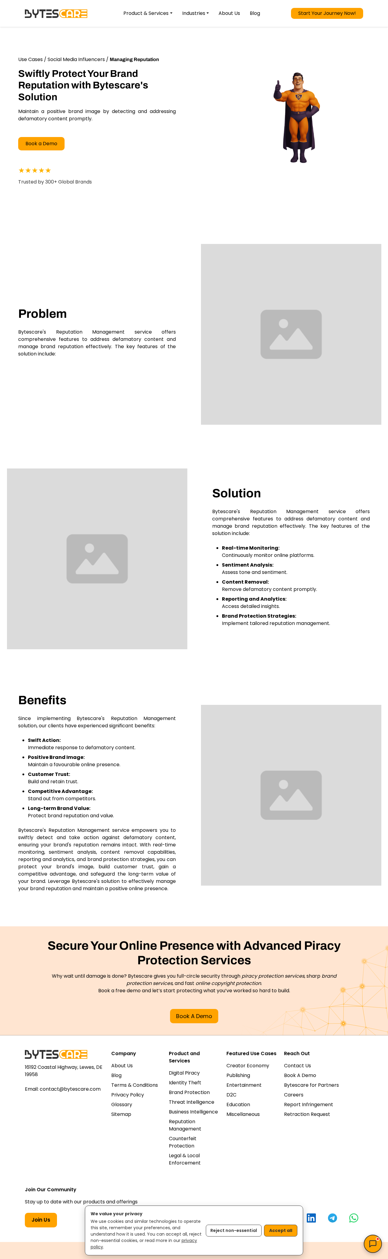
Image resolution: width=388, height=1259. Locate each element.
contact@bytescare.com (70, 1089)
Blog (255, 13)
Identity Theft (185, 1082)
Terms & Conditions (134, 1085)
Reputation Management (185, 1125)
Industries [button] (193, 13)
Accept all (280, 1230)
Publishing (238, 1075)
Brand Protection (189, 1092)
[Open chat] (373, 1244)
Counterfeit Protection (182, 1142)
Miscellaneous (243, 1114)
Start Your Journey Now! (327, 13)
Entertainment (244, 1085)
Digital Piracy (184, 1072)
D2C (231, 1094)
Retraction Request (307, 1114)
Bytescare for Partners (311, 1085)
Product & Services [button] (146, 13)
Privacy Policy (127, 1094)
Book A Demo (194, 1016)
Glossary (121, 1104)
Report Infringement (308, 1104)
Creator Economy (247, 1065)
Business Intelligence (193, 1111)
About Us (229, 13)
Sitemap (121, 1114)
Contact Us (297, 1065)
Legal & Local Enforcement (185, 1159)
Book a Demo (41, 143)
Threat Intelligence (191, 1102)
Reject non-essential (233, 1230)
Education (238, 1104)
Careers (293, 1094)
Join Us (41, 1219)
